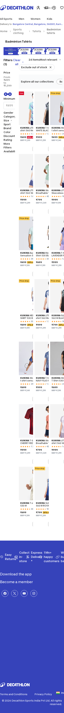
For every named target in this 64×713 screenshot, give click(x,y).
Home (3, 31)
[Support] (54, 7)
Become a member (17, 582)
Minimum (9, 98)
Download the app (16, 574)
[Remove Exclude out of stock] (50, 67)
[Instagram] (33, 593)
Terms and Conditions (13, 694)
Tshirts (36, 31)
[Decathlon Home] (16, 7)
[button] (7, 19)
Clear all (16, 62)
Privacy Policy (43, 694)
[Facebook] (5, 593)
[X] (14, 593)
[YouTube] (24, 593)
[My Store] (46, 7)
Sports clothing (18, 31)
